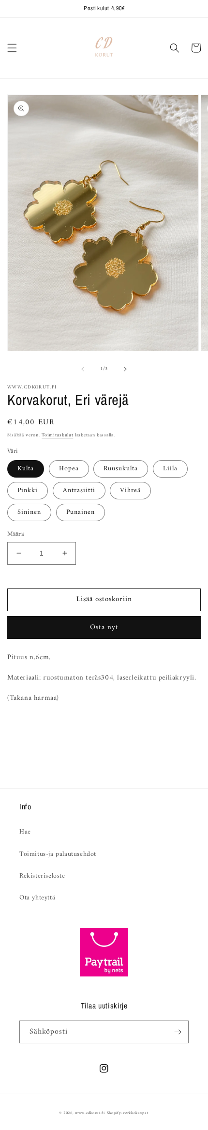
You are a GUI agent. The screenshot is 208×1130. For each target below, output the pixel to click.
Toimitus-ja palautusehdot (57, 854)
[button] (12, 48)
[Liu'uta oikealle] (125, 369)
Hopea (69, 469)
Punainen (80, 512)
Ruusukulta (121, 469)
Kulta (25, 469)
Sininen (29, 512)
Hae (25, 832)
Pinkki (27, 490)
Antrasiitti (79, 490)
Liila (170, 469)
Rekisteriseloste (42, 876)
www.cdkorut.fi (90, 1113)
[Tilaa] (177, 1032)
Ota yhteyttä (37, 898)
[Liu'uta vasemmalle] (82, 369)
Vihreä (130, 490)
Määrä (15, 534)
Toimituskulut (57, 435)
